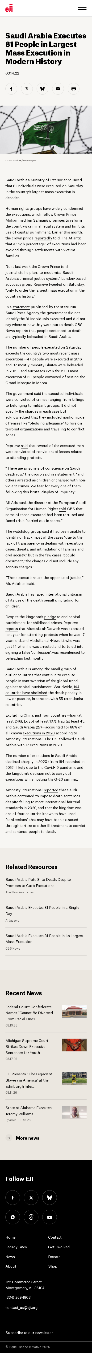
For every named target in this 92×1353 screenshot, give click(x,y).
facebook (12, 1197)
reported (51, 789)
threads (31, 1217)
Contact (55, 1236)
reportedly (43, 237)
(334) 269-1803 (18, 1296)
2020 (42, 761)
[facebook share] (11, 89)
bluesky (49, 1197)
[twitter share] (27, 89)
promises (57, 219)
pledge (50, 616)
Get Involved (59, 1246)
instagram (12, 1217)
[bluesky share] (42, 89)
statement (21, 306)
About (10, 1265)
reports (22, 330)
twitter (31, 1197)
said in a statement (59, 473)
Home (10, 1236)
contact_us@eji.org (21, 1307)
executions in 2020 (38, 732)
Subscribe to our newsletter (29, 1332)
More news (27, 1137)
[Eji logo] (9, 8)
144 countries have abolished (42, 689)
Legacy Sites (16, 1246)
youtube (49, 1217)
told (62, 508)
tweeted (55, 283)
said (24, 445)
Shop (52, 1265)
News (10, 1256)
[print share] (73, 89)
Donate (54, 1256)
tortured (69, 646)
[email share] (58, 89)
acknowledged (17, 416)
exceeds (12, 352)
